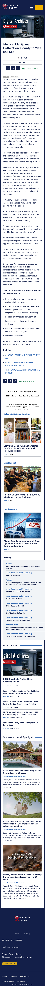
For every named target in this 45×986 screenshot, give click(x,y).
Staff (25, 58)
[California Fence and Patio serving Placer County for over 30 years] (22, 754)
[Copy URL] (18, 68)
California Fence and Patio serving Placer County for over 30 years (21, 772)
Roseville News (12, 624)
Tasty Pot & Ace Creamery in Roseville (20, 636)
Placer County (14, 76)
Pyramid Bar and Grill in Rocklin (18, 592)
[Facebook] (8, 68)
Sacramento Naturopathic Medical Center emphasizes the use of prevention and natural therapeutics (22, 823)
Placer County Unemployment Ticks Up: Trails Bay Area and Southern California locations (22, 543)
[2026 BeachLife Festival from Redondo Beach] (22, 662)
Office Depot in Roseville (15, 606)
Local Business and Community (19, 573)
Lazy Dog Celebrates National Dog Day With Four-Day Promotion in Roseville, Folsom (21, 448)
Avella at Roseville (13, 576)
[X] (13, 68)
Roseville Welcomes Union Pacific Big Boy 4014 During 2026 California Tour (21, 692)
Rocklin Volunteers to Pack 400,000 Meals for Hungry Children (22, 496)
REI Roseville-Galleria (14, 599)
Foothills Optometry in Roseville (18, 620)
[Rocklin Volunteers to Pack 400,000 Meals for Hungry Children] (22, 479)
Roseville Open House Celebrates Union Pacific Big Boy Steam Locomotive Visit (20, 703)
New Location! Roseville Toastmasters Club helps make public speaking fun (24, 628)
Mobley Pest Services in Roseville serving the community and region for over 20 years (22, 877)
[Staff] (19, 58)
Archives (6, 685)
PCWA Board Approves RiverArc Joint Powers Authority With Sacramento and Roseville (23, 584)
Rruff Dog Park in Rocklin (15, 613)
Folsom (6, 454)
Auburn (6, 500)
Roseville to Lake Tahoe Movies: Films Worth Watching (23, 567)
